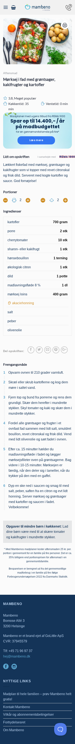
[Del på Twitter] (39, 349)
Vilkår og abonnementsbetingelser (28, 714)
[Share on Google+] (64, 349)
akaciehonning (23, 303)
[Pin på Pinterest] (55, 349)
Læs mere (36, 140)
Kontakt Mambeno (16, 707)
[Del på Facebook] (31, 349)
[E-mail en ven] (47, 349)
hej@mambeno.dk (16, 656)
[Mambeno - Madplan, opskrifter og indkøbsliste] (37, 7)
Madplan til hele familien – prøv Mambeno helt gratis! (37, 696)
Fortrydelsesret (14, 722)
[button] (5, 7)
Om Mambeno (13, 730)
